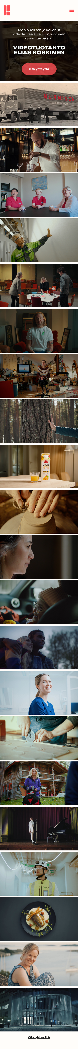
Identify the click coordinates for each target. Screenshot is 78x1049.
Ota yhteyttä (39, 69)
